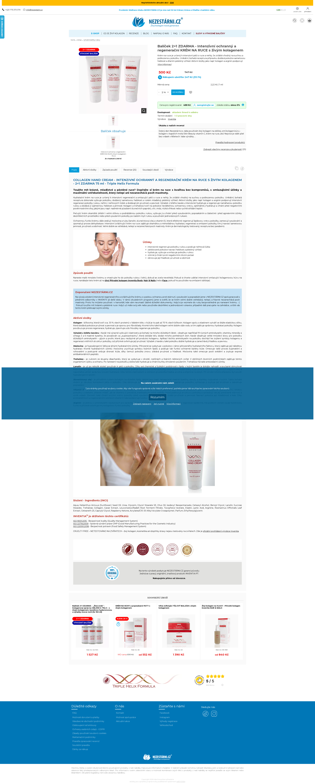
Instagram (165, 717)
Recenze (134, 33)
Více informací (173, 404)
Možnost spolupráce (126, 717)
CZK (278, 10)
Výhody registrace (168, 721)
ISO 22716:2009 (80, 524)
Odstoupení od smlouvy (84, 725)
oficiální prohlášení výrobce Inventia (221, 531)
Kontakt (186, 33)
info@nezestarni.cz (34, 10)
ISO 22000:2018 (81, 526)
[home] (157, 26)
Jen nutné (159, 404)
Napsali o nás (161, 33)
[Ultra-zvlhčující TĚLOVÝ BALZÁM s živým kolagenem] (178, 647)
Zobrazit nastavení (142, 404)
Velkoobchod (166, 725)
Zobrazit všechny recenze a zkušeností (222, 149)
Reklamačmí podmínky (83, 737)
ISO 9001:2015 (80, 521)
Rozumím (157, 397)
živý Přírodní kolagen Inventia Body (124, 280)
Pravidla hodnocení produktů (230, 142)
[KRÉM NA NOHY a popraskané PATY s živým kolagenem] (135, 647)
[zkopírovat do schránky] (237, 168)
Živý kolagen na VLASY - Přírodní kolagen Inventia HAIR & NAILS (221, 607)
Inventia (172, 119)
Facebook (164, 713)
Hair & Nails (150, 280)
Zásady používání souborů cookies (89, 733)
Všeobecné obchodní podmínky (88, 721)
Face (164, 280)
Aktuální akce (123, 721)
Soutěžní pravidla (81, 745)
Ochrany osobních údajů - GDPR (88, 729)
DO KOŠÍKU (178, 92)
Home (73, 40)
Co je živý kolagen (114, 33)
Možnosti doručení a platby (85, 717)
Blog (146, 33)
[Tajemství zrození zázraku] (142, 689)
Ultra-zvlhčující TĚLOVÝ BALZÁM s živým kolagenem (177, 607)
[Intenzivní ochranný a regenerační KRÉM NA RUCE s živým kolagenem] (113, 121)
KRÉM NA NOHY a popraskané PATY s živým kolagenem (133, 607)
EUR (284, 10)
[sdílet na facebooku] (243, 168)
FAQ (175, 33)
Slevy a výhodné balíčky (210, 33)
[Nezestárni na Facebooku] (205, 716)
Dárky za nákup (80, 749)
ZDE (172, 3)
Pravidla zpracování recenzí (86, 741)
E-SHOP (79, 40)
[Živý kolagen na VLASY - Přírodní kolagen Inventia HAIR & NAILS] (221, 647)
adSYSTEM (181, 782)
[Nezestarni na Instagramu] (214, 716)
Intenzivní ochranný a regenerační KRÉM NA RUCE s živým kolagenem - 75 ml (113, 154)
